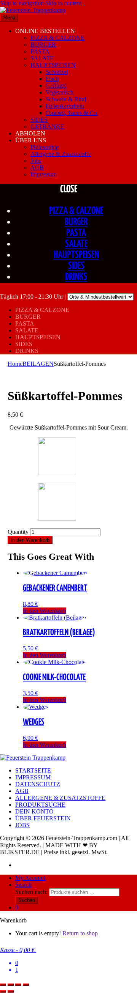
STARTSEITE (33, 770)
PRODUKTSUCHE (40, 804)
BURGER (43, 44)
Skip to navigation (22, 3)
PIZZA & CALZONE (57, 38)
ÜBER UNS (30, 140)
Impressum (43, 174)
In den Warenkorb (30, 540)
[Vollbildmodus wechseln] (11, 985)
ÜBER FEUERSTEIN (43, 818)
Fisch (52, 79)
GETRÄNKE (47, 126)
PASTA (39, 51)
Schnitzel (57, 72)
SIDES (39, 119)
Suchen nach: (31, 892)
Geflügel (56, 85)
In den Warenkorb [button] (44, 610)
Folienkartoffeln (65, 106)
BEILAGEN (38, 363)
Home (15, 363)
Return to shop (80, 933)
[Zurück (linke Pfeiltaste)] (3, 991)
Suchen (26, 900)
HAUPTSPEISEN (53, 65)
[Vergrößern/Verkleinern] (3, 985)
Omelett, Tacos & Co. (72, 113)
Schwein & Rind (66, 99)
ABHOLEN (30, 133)
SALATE (42, 58)
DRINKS (76, 277)
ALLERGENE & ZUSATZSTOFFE (60, 798)
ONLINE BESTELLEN (45, 31)
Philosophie (44, 147)
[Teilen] (18, 985)
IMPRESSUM (33, 777)
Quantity (18, 532)
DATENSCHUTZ (37, 784)
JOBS (22, 825)
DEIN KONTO (34, 811)
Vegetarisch (59, 92)
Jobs (35, 160)
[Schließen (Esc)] (26, 985)
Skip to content (63, 3)
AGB (37, 167)
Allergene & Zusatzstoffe (60, 154)
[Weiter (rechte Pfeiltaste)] (11, 991)
